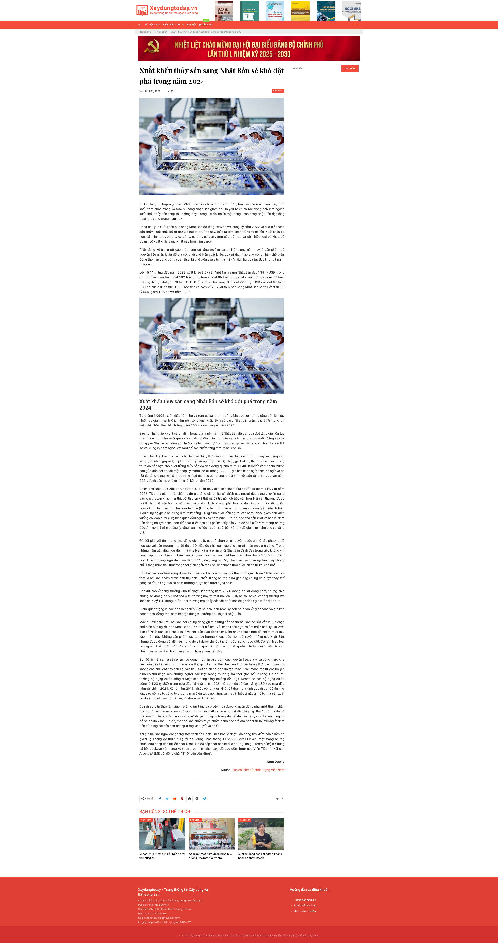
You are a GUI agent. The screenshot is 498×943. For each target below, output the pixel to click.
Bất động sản (152, 24)
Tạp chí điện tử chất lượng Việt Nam (258, 770)
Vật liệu (191, 24)
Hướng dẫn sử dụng (305, 899)
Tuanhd (312, 916)
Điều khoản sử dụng (305, 905)
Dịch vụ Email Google (305, 922)
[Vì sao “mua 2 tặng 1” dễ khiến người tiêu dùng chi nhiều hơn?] (162, 834)
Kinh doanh (278, 91)
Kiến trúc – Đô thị (173, 24)
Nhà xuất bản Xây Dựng (306, 935)
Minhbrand (328, 922)
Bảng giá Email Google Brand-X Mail (216, 783)
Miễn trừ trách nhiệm (305, 911)
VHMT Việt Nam (253, 935)
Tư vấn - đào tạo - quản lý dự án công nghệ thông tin (216, 779)
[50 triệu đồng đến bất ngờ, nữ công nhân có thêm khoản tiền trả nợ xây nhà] (261, 834)
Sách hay (207, 23)
